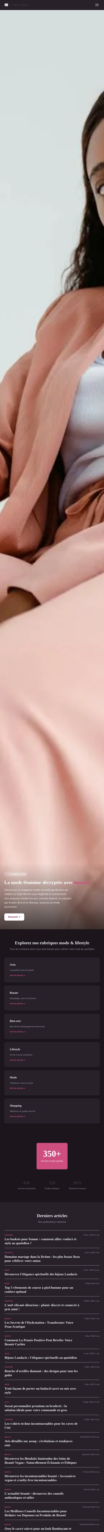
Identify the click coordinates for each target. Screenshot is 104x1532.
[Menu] (97, 5)
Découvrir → (14, 917)
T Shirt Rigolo (16, 5)
